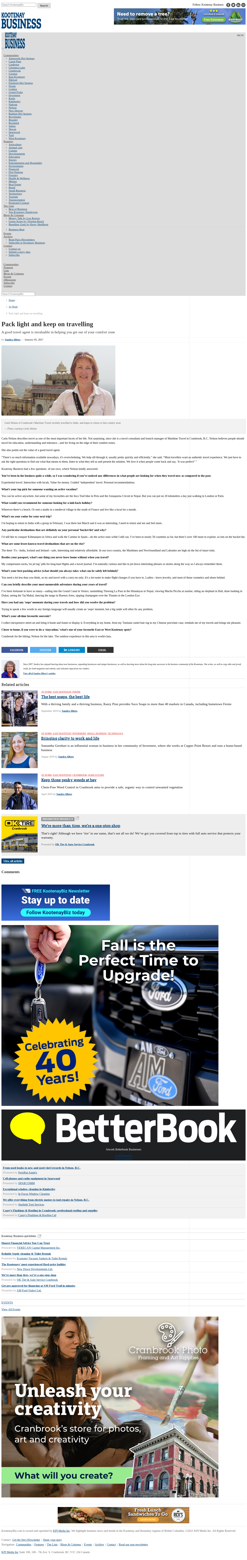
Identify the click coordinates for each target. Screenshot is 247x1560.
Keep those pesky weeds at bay (69, 780)
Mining (13, 181)
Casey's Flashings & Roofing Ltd (37, 1215)
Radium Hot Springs (20, 113)
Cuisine (13, 150)
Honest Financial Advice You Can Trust (25, 1243)
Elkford (13, 79)
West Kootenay (17, 138)
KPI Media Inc (61, 1530)
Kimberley (15, 101)
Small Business (17, 190)
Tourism (13, 196)
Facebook (16, 650)
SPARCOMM (26, 1183)
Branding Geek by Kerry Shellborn (28, 224)
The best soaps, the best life (65, 696)
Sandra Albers (12, 339)
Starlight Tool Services (31, 1204)
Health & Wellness (19, 178)
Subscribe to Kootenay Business (27, 242)
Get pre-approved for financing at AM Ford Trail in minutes (38, 1285)
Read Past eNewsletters (22, 239)
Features (8, 141)
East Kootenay (17, 76)
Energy (13, 159)
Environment (16, 166)
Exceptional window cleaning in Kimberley (29, 1189)
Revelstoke (15, 116)
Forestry (13, 175)
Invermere (14, 95)
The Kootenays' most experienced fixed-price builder (33, 1264)
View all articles (12, 860)
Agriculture (15, 144)
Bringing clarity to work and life (70, 738)
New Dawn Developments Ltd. (35, 1269)
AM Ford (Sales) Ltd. (29, 1290)
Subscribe (14, 255)
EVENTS (7, 1302)
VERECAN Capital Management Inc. (38, 1247)
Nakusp (13, 104)
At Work (13, 306)
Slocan (12, 129)
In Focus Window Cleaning (34, 1193)
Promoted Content (19, 202)
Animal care (15, 147)
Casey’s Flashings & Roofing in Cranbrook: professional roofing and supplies (50, 1210)
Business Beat (16, 229)
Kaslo (12, 98)
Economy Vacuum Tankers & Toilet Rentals (42, 1258)
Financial (14, 169)
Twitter (45, 650)
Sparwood (14, 132)
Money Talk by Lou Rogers (24, 218)
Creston (13, 73)
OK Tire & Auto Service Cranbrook (75, 844)
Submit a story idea (19, 251)
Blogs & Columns (14, 215)
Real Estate (15, 184)
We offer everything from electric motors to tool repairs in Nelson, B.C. (46, 1199)
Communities (11, 55)
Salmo (12, 126)
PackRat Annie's (27, 1172)
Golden (13, 89)
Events (88, 1544)
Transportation (17, 199)
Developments (17, 153)
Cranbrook (15, 70)
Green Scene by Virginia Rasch (26, 221)
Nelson (13, 107)
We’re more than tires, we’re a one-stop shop (80, 825)
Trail (11, 135)
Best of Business (18, 209)
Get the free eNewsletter (26, 1539)
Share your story (52, 1539)
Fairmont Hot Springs (21, 83)
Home (12, 300)
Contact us (15, 248)
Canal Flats (15, 61)
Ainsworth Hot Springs (22, 58)
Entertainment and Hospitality (25, 162)
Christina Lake (17, 67)
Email (102, 650)
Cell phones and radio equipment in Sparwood (31, 1178)
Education (14, 156)
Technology (15, 193)
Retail (12, 187)
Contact (8, 245)
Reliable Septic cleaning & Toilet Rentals (26, 1253)
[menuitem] (127, 58)
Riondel (13, 119)
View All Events (10, 1309)
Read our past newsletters (133, 1544)
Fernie (12, 86)
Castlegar (14, 64)
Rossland (14, 123)
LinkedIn (74, 650)
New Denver (16, 110)
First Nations (16, 172)
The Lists (9, 206)
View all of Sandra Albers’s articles (39, 673)
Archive (8, 236)
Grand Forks (16, 92)
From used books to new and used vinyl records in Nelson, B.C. (41, 1167)
